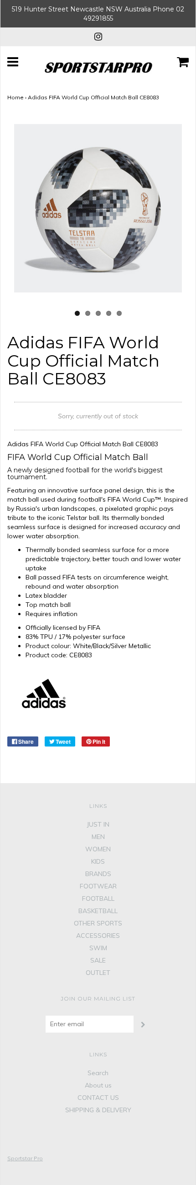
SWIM (98, 948)
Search (98, 1073)
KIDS (98, 861)
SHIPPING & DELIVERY (98, 1110)
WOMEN (98, 849)
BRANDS (98, 874)
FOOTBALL (98, 898)
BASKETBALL (98, 911)
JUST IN (98, 824)
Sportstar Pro (25, 1158)
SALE (98, 960)
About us (98, 1085)
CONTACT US (98, 1097)
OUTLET (98, 973)
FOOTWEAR (98, 886)
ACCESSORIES (98, 935)
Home (15, 97)
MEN (98, 837)
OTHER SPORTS (98, 923)
